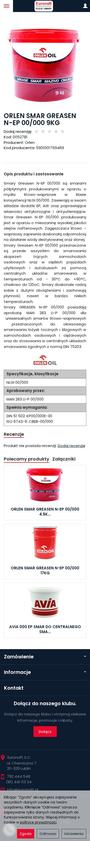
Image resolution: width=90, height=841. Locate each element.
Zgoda (26, 833)
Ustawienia (74, 833)
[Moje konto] (85, 6)
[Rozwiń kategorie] (6, 6)
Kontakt (14, 688)
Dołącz (45, 731)
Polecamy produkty (26, 459)
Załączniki (64, 459)
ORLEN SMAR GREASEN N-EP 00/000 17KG (45, 570)
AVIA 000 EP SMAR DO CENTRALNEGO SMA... (45, 629)
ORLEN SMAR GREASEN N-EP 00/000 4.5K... (45, 512)
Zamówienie (19, 656)
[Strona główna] (45, 6)
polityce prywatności (38, 822)
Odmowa (48, 833)
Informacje (17, 672)
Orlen (30, 142)
